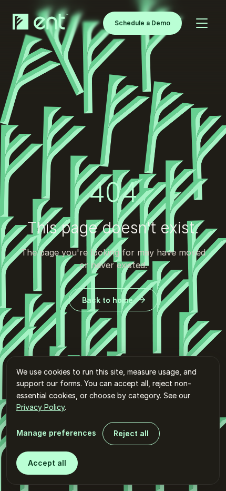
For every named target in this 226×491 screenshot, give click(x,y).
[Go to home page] (43, 22)
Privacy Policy (40, 406)
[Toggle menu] (201, 23)
